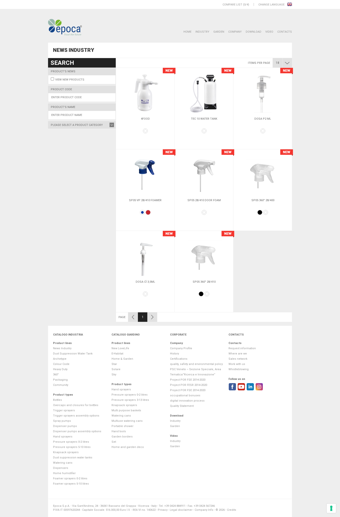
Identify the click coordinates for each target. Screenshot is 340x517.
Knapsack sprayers (66, 452)
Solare (116, 369)
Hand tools (119, 431)
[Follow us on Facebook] (232, 387)
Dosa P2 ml (262, 118)
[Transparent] (265, 212)
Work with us (236, 364)
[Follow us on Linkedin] (250, 387)
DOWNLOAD (253, 31)
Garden (218, 31)
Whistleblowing (238, 369)
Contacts (284, 31)
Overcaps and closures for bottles (75, 405)
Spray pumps (62, 421)
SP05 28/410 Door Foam (204, 200)
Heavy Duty (60, 369)
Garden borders (122, 436)
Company (235, 31)
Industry (202, 31)
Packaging (60, 379)
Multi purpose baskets (126, 410)
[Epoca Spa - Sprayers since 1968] (65, 27)
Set (114, 441)
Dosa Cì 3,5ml (145, 281)
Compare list (232, 4)
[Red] (148, 212)
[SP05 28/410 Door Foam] (204, 174)
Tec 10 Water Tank (204, 118)
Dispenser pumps (65, 426)
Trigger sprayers (64, 410)
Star (114, 364)
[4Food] (145, 92)
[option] (145, 108)
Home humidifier (64, 473)
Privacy (163, 510)
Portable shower (122, 426)
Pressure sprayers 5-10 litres (72, 447)
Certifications (178, 358)
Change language (271, 4)
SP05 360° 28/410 (204, 281)
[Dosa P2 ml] (262, 92)
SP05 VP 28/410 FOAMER (145, 200)
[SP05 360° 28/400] (262, 174)
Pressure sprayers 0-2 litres (71, 441)
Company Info (204, 510)
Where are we (237, 353)
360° (56, 374)
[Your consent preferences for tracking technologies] (331, 508)
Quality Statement (182, 406)
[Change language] (289, 4)
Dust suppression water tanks (72, 457)
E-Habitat (117, 353)
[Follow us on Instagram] (259, 387)
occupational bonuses (185, 395)
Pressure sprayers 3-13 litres (130, 400)
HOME (187, 31)
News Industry (62, 348)
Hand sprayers (62, 436)
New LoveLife (120, 348)
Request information (242, 348)
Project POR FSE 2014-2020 (187, 379)
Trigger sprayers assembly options (76, 415)
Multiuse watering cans (127, 421)
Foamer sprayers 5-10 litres (71, 483)
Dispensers (60, 468)
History (174, 353)
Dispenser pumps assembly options (77, 431)
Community (60, 385)
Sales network (237, 358)
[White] (145, 130)
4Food (145, 118)
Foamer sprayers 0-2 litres (70, 478)
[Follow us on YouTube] (241, 387)
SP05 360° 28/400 (262, 200)
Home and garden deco (128, 447)
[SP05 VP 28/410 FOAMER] (145, 174)
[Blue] (142, 212)
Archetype (59, 358)
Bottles (57, 400)
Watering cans (62, 462)
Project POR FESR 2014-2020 (188, 385)
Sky (114, 374)
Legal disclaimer (181, 510)
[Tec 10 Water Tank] (204, 92)
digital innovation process (187, 400)
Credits (231, 510)
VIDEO (269, 31)
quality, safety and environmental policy (196, 364)
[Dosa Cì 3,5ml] (145, 256)
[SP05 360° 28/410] (204, 256)
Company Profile (181, 348)
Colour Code (61, 364)
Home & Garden (122, 358)
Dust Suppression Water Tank (73, 353)
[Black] (259, 212)
